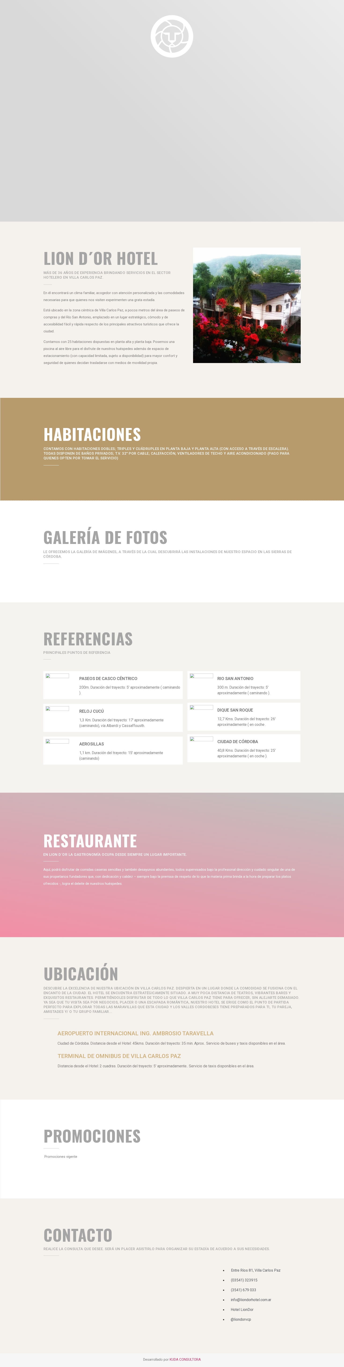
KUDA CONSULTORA (185, 1359)
